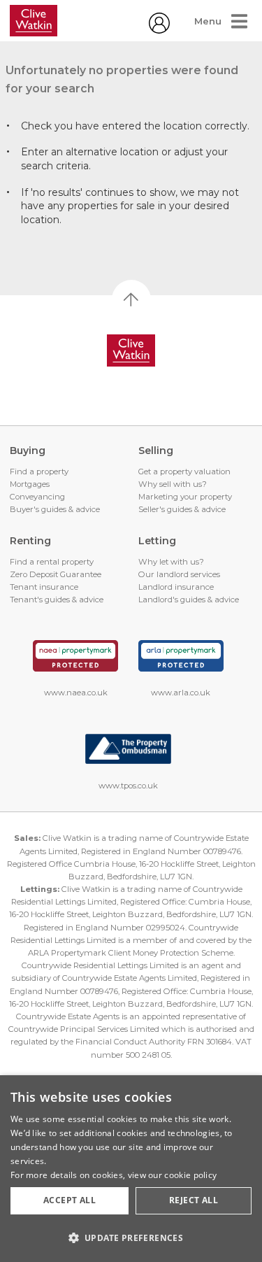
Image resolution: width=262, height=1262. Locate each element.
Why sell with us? (172, 484)
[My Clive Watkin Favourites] (159, 30)
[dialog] (131, 1168)
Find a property (39, 471)
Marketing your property (185, 497)
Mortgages (30, 484)
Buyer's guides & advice (55, 509)
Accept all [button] (69, 1200)
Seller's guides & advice (182, 509)
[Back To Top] (131, 299)
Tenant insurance (44, 587)
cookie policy (190, 1175)
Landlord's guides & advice (188, 599)
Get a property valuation (184, 471)
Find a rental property (52, 562)
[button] (131, 1237)
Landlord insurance (176, 587)
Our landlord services (179, 574)
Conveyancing (37, 497)
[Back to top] (131, 350)
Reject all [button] (193, 1200)
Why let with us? (171, 562)
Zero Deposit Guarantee (55, 574)
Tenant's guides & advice (56, 599)
